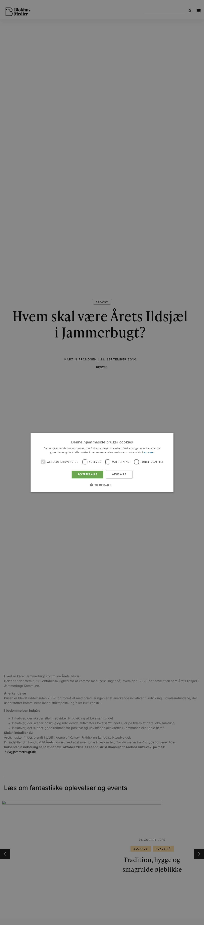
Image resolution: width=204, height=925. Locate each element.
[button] (102, 484)
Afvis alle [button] (119, 474)
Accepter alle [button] (87, 474)
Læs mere (148, 452)
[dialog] (102, 462)
